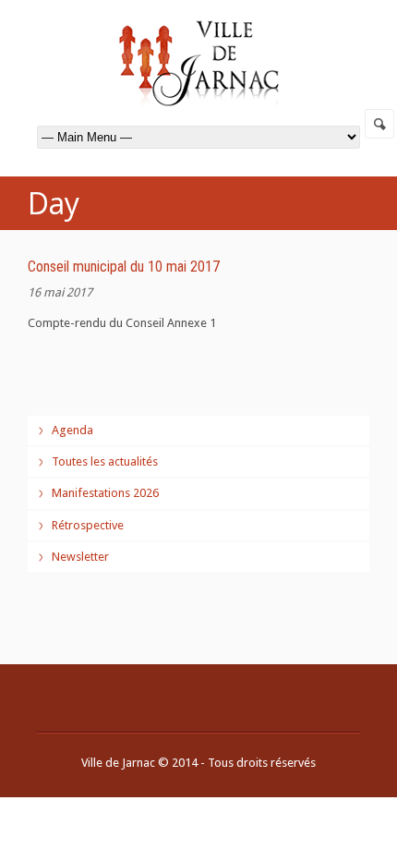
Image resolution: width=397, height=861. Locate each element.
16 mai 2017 (60, 292)
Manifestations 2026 (105, 493)
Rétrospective (88, 525)
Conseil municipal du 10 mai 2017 (124, 266)
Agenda (72, 430)
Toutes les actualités (105, 461)
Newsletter (80, 557)
